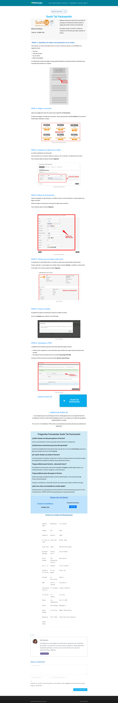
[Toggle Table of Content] (64, 11)
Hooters (52, 535)
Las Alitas (53, 610)
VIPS (60, 530)
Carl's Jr (45, 565)
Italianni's (63, 582)
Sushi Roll (46, 489)
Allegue (44, 577)
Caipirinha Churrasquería (67, 617)
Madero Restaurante (65, 610)
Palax (44, 605)
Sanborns (45, 535)
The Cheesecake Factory (53, 560)
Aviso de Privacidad (83, 701)
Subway (44, 530)
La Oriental (63, 523)
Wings (44, 600)
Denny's (61, 577)
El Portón (45, 594)
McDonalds (77, 489)
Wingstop (45, 617)
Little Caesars (64, 565)
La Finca (62, 594)
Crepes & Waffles (64, 588)
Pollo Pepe (53, 617)
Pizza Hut (53, 540)
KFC (51, 530)
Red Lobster (63, 558)
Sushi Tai (62, 570)
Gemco (52, 547)
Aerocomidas (54, 605)
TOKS (60, 535)
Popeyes (52, 565)
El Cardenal (54, 588)
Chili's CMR (63, 600)
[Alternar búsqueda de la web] (87, 3)
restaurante (36, 424)
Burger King (63, 540)
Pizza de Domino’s (57, 492)
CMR (43, 582)
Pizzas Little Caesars (69, 492)
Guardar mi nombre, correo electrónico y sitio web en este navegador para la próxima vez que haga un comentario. (58, 684)
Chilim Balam (63, 551)
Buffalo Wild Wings (65, 547)
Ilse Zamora (44, 640)
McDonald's (53, 523)
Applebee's (62, 605)
